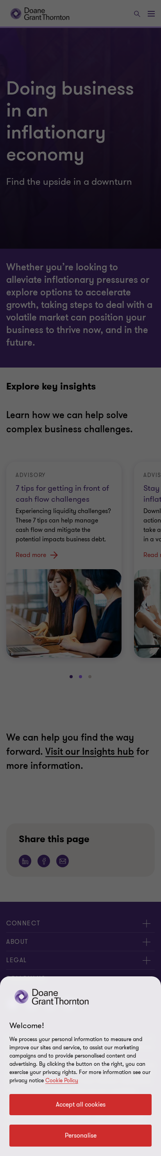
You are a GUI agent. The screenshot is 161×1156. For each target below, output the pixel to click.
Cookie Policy (61, 1080)
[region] (80, 1066)
